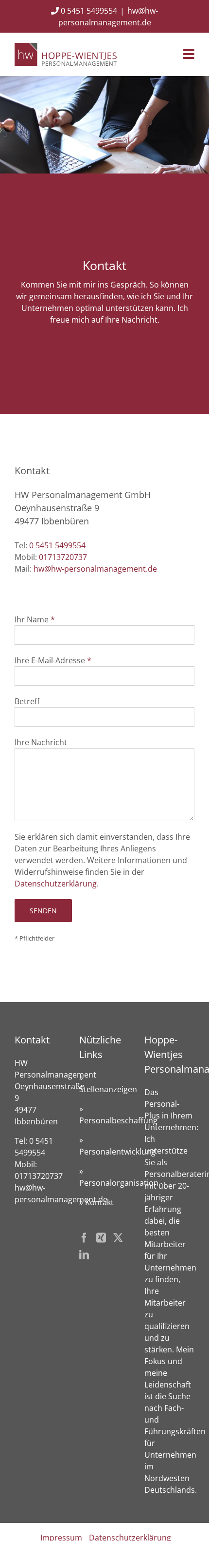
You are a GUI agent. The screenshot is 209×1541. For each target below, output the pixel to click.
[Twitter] (118, 1238)
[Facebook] (84, 1238)
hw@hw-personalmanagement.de (95, 568)
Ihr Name (32, 619)
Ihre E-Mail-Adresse (50, 660)
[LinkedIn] (84, 1255)
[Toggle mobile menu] (188, 54)
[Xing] (101, 1238)
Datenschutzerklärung (56, 883)
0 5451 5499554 (88, 10)
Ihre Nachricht (41, 742)
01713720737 (63, 557)
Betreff (27, 701)
